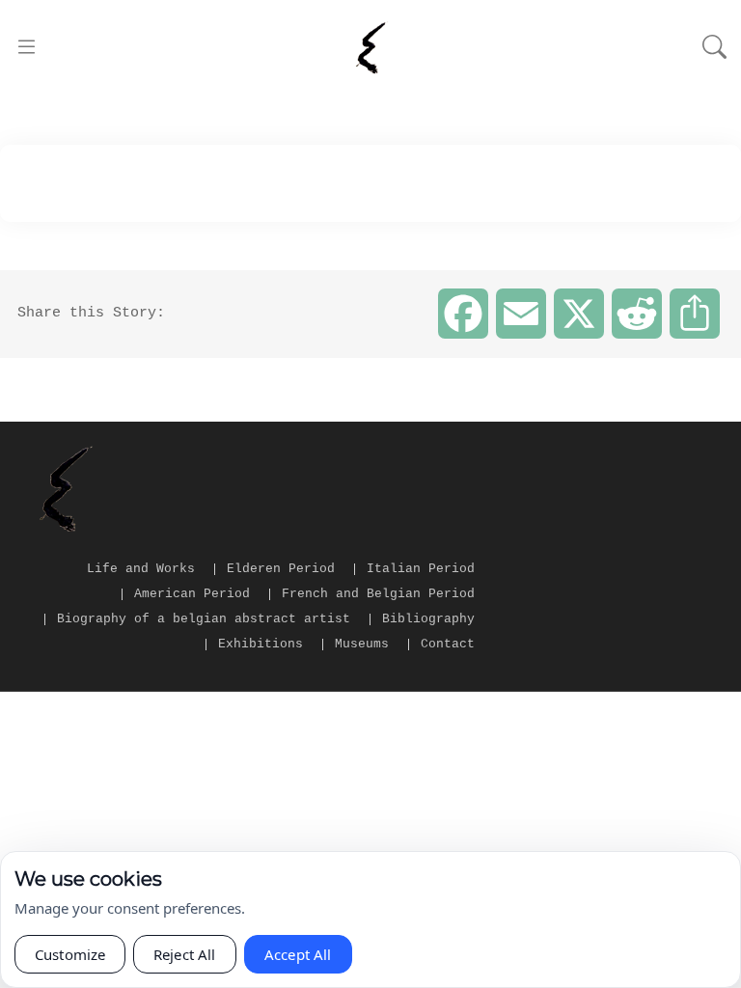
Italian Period (421, 569)
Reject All (184, 954)
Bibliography (428, 619)
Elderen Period (281, 569)
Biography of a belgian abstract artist (203, 619)
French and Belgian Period (378, 594)
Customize (70, 954)
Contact (448, 644)
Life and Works (141, 569)
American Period (192, 594)
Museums (362, 644)
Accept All (298, 954)
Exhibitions (260, 644)
